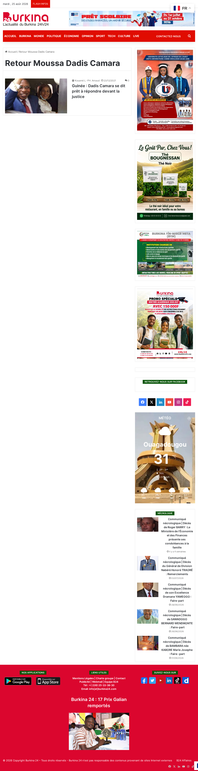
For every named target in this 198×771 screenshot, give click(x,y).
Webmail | (98, 681)
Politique (54, 36)
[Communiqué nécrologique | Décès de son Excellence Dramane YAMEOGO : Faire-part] (147, 590)
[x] (152, 682)
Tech (111, 36)
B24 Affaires (184, 760)
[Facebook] (144, 682)
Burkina (25, 36)
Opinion (87, 36)
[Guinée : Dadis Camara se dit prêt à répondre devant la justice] (36, 95)
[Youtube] (160, 682)
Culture (124, 36)
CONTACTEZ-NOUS (168, 36)
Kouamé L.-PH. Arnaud (87, 80)
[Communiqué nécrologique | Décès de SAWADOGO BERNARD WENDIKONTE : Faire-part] (147, 616)
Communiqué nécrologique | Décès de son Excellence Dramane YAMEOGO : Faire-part (177, 592)
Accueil (10, 36)
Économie (71, 36)
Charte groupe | (106, 678)
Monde (39, 36)
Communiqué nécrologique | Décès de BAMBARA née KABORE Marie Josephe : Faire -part (177, 645)
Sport (100, 36)
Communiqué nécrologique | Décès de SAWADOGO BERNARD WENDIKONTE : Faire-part (177, 619)
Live (136, 36)
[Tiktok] (177, 682)
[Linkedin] (169, 682)
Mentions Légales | (84, 678)
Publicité (84, 681)
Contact (120, 678)
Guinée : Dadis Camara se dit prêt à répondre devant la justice (98, 91)
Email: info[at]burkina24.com (98, 688)
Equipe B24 (111, 681)
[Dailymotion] (185, 682)
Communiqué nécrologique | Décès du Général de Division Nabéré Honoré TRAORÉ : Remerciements (177, 566)
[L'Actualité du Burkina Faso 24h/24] (26, 19)
